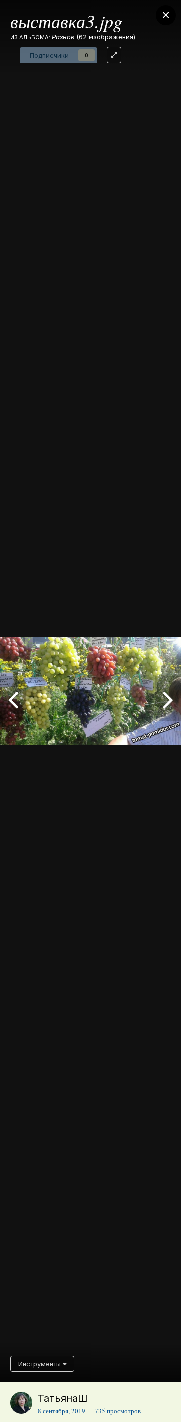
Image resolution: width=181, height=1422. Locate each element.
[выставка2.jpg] (168, 698)
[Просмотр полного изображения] (114, 55)
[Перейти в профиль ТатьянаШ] (21, 1403)
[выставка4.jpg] (13, 698)
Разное (63, 37)
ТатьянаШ (63, 1398)
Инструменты (40, 1364)
